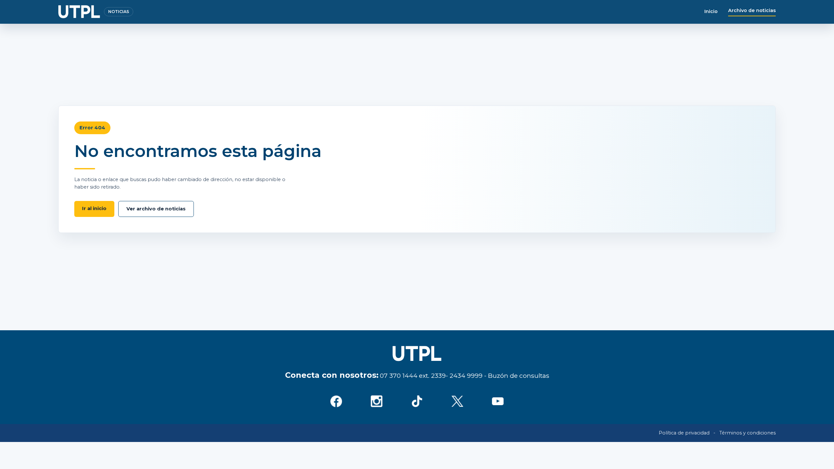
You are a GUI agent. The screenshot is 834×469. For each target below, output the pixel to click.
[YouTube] (498, 401)
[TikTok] (417, 401)
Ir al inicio (94, 208)
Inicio (711, 11)
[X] (457, 401)
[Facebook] (336, 401)
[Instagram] (376, 401)
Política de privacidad (684, 433)
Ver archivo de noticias (156, 209)
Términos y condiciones (747, 433)
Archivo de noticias (752, 10)
